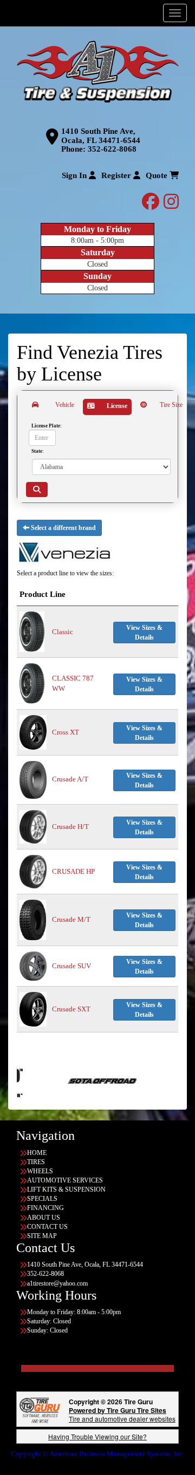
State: (37, 450)
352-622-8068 (112, 149)
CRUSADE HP (73, 871)
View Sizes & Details (144, 632)
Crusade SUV (71, 966)
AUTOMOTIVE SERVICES (65, 1180)
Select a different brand (62, 528)
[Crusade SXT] (33, 1008)
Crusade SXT (71, 1009)
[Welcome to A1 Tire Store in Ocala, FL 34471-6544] (97, 72)
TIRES (36, 1162)
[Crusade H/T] (33, 826)
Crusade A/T (70, 779)
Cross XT (65, 732)
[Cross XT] (33, 732)
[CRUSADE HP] (33, 871)
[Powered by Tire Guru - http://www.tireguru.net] (40, 1408)
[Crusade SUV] (33, 965)
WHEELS (40, 1171)
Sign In (75, 175)
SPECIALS (42, 1198)
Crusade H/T (70, 827)
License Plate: (46, 425)
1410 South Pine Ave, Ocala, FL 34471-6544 (100, 136)
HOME (37, 1153)
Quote (158, 175)
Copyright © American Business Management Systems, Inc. (98, 1454)
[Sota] (59, 1080)
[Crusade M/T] (33, 919)
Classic (62, 632)
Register (117, 175)
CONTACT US (47, 1227)
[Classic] (32, 631)
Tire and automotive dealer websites (122, 1414)
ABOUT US (43, 1217)
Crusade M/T (71, 919)
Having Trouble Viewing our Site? (97, 1436)
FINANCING (45, 1208)
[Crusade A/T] (33, 779)
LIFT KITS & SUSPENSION (66, 1189)
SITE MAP (42, 1236)
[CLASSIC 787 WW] (32, 683)
